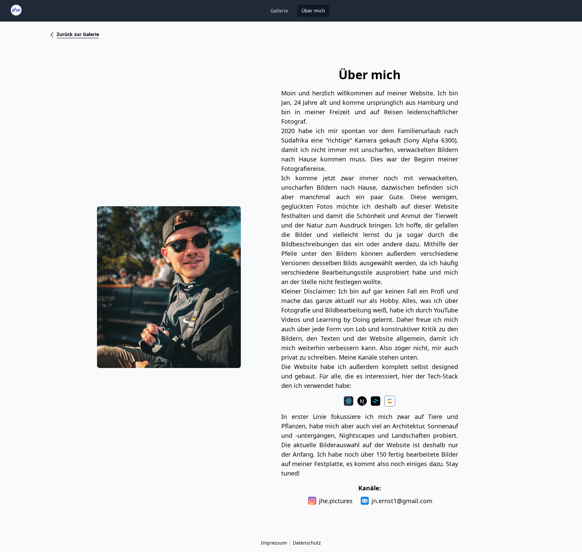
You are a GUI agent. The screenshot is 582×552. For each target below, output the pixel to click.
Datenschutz (307, 543)
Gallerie (279, 10)
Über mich (313, 10)
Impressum (274, 543)
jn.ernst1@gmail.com (401, 501)
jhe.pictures (336, 501)
